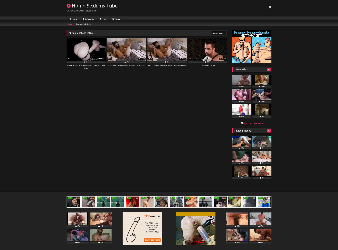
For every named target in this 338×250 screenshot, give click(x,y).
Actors (117, 19)
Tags (105, 19)
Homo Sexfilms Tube (94, 5)
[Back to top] (330, 242)
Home (74, 19)
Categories (89, 19)
